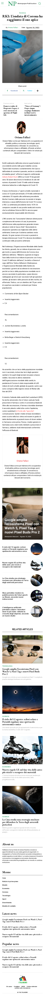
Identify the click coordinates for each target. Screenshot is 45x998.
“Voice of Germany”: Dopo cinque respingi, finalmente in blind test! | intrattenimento (32, 110)
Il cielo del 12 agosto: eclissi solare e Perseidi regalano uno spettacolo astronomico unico (15, 549)
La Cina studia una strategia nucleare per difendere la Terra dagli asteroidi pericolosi (15, 580)
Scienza (22, 13)
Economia (6, 767)
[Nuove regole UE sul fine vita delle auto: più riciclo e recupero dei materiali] (37, 565)
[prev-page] (34, 492)
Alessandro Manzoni (11, 536)
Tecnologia (7, 666)
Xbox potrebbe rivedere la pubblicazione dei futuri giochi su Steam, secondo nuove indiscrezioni (15, 596)
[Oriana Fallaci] (22, 127)
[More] (37, 90)
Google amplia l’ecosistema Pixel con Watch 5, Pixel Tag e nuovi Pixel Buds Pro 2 (22, 526)
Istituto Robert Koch (10, 177)
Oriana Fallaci (13, 27)
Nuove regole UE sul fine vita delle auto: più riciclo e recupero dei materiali (14, 565)
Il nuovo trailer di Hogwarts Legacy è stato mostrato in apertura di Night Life (11, 110)
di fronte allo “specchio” (25, 411)
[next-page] (38, 492)
